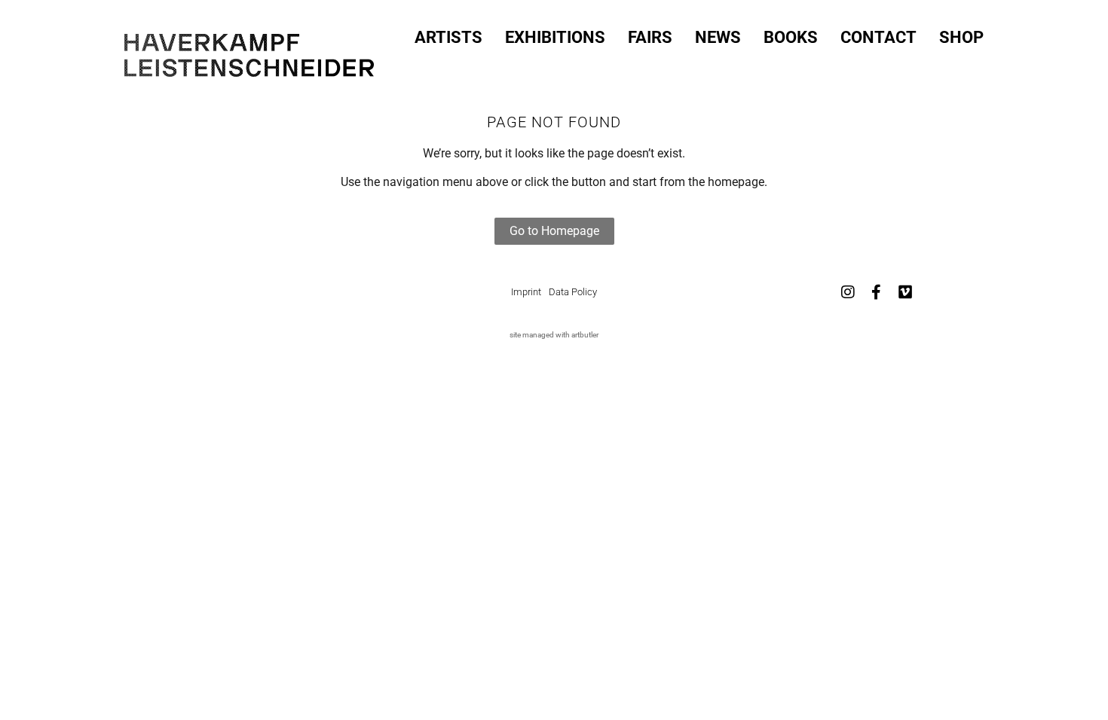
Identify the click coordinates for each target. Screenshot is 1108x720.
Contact (878, 37)
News (718, 37)
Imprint (526, 291)
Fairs (650, 37)
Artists (448, 37)
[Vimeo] (905, 292)
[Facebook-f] (876, 292)
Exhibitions (555, 37)
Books (791, 37)
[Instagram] (848, 292)
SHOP (961, 37)
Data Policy (573, 291)
